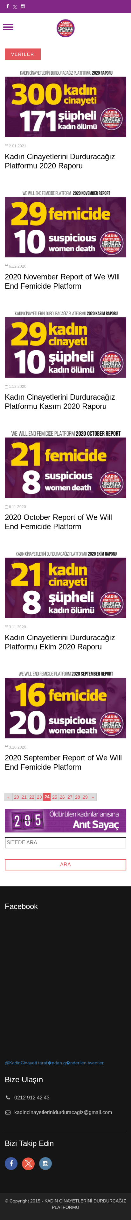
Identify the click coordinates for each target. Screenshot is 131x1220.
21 (24, 797)
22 (31, 797)
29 (85, 797)
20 (16, 797)
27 (69, 797)
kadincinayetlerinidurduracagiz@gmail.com (63, 1112)
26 (62, 797)
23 (39, 797)
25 (54, 797)
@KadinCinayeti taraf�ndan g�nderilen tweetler (54, 1062)
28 (77, 797)
